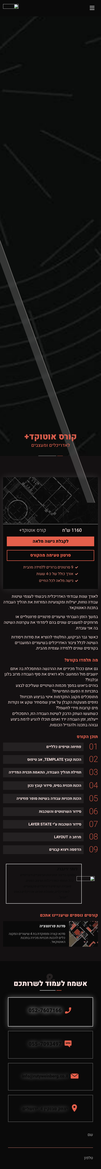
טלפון (88, 1158)
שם (90, 1135)
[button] (50, 1108)
